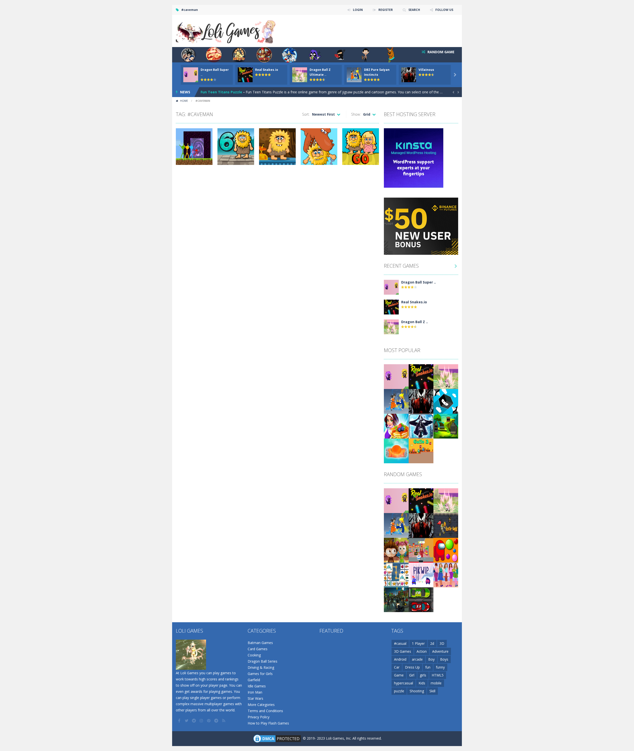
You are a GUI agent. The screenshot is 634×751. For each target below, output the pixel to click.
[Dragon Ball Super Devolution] (391, 287)
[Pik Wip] (421, 574)
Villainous (426, 70)
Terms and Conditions (265, 710)
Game (399, 675)
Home (184, 101)
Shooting (417, 691)
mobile (436, 683)
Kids (422, 683)
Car (396, 667)
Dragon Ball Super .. (418, 282)
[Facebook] (179, 720)
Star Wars (255, 698)
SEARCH (414, 10)
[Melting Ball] (396, 450)
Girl (411, 675)
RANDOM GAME (440, 52)
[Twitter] (187, 720)
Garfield (254, 679)
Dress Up (412, 667)
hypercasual (403, 683)
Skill (432, 691)
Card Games (257, 649)
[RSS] (224, 720)
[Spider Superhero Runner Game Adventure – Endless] (421, 425)
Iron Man (255, 692)
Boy (431, 659)
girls (423, 675)
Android (400, 659)
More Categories (261, 704)
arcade (417, 659)
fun (427, 667)
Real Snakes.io (266, 70)
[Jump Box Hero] (445, 401)
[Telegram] (216, 720)
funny (440, 667)
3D (442, 643)
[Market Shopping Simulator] (421, 549)
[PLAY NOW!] (190, 74)
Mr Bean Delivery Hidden (222, 92)
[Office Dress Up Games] (445, 574)
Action (422, 651)
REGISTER (385, 10)
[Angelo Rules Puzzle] (396, 549)
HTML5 (438, 675)
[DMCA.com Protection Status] (277, 738)
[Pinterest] (209, 720)
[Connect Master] (396, 574)
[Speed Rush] (421, 599)
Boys (444, 659)
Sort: (306, 114)
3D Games (402, 651)
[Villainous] (421, 401)
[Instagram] (202, 720)
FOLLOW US (444, 10)
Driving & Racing (261, 667)
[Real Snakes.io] (391, 306)
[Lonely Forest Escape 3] (445, 425)
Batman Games (260, 642)
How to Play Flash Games (268, 723)
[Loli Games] (226, 30)
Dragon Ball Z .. (414, 321)
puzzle (399, 691)
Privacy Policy (258, 717)
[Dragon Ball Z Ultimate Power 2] (391, 326)
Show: (356, 114)
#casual (400, 643)
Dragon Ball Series (262, 661)
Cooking (254, 655)
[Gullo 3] (421, 450)
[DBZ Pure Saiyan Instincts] (396, 401)
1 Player (418, 643)
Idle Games (257, 686)
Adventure (440, 651)
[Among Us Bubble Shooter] (445, 549)
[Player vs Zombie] (396, 599)
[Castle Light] (445, 525)
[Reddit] (194, 720)
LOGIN (358, 10)
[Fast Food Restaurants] (396, 425)
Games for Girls (260, 673)
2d (432, 643)
